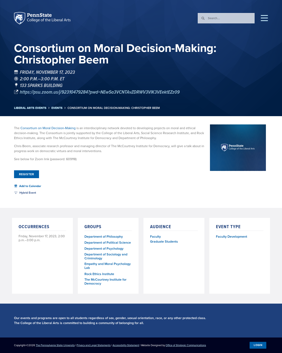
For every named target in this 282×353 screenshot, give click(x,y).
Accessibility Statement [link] (126, 345)
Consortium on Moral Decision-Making (48, 128)
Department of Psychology (103, 249)
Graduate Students (164, 241)
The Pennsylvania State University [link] (55, 345)
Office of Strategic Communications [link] (186, 345)
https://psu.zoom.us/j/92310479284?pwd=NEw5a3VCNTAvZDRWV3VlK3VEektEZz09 (100, 91)
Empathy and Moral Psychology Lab (107, 266)
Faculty (155, 236)
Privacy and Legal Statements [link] (94, 345)
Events (57, 108)
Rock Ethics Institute (99, 274)
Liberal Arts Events (30, 108)
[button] (264, 18)
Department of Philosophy (103, 237)
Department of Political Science (107, 243)
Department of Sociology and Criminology (105, 256)
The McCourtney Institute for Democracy (105, 282)
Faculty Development (231, 236)
